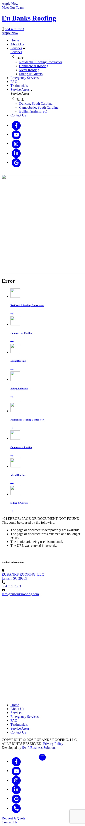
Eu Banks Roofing (29, 18)
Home (14, 40)
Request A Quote (13, 818)
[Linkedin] (16, 153)
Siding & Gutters (30, 74)
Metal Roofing (29, 70)
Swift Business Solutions (39, 747)
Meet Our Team (13, 7)
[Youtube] (16, 135)
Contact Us (18, 115)
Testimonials (19, 85)
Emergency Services (24, 78)
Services (16, 48)
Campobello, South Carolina (38, 107)
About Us (17, 44)
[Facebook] (16, 125)
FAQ (13, 82)
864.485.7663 (14, 29)
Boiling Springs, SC (33, 111)
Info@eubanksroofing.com (20, 594)
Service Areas (19, 89)
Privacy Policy (53, 744)
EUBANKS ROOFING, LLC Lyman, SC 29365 (23, 576)
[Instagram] (16, 144)
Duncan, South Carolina (36, 103)
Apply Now (10, 3)
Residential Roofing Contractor (40, 62)
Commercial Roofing (33, 66)
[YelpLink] (16, 163)
